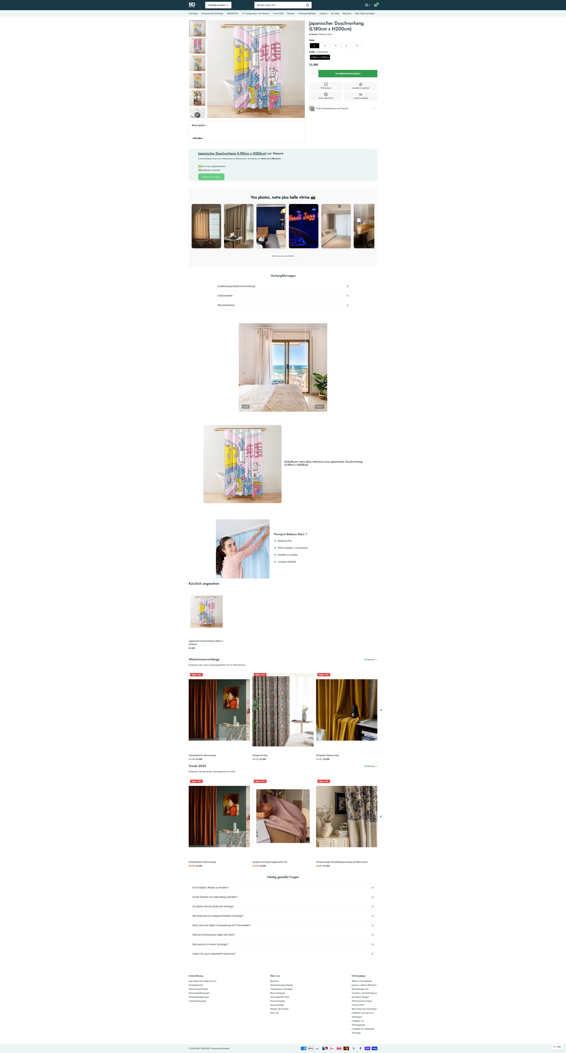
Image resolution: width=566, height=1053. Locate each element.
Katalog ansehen (217, 5)
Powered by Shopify (220, 1048)
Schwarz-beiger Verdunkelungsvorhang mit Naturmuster (342, 862)
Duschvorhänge (277, 1001)
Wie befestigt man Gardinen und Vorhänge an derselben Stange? (364, 993)
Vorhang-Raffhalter (307, 13)
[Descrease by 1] (316, 76)
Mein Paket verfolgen (365, 13)
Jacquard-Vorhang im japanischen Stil (269, 862)
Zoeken (307, 5)
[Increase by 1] (316, 71)
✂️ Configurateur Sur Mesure (255, 13)
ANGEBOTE (232, 13)
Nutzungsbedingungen (199, 993)
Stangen (291, 13)
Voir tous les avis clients (283, 256)
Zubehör (324, 13)
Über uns (275, 975)
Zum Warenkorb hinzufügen (348, 73)
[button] (197, 28)
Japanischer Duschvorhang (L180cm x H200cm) (206, 642)
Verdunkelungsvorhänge (281, 985)
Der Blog (335, 13)
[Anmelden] (367, 5)
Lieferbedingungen (197, 1001)
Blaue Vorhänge (277, 993)
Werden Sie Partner (279, 1009)
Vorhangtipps (358, 975)
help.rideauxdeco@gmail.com (202, 981)
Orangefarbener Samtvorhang (202, 755)
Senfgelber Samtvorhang (327, 755)
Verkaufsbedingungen (199, 997)
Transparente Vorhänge (212, 13)
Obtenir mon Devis (211, 177)
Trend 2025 (278, 13)
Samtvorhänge (277, 1005)
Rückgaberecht (196, 985)
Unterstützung (196, 975)
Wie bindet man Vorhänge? (364, 1009)
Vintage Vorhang (259, 755)
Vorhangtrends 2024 (279, 997)
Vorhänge (193, 13)
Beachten (347, 13)
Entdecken (370, 659)
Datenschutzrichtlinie (198, 989)
